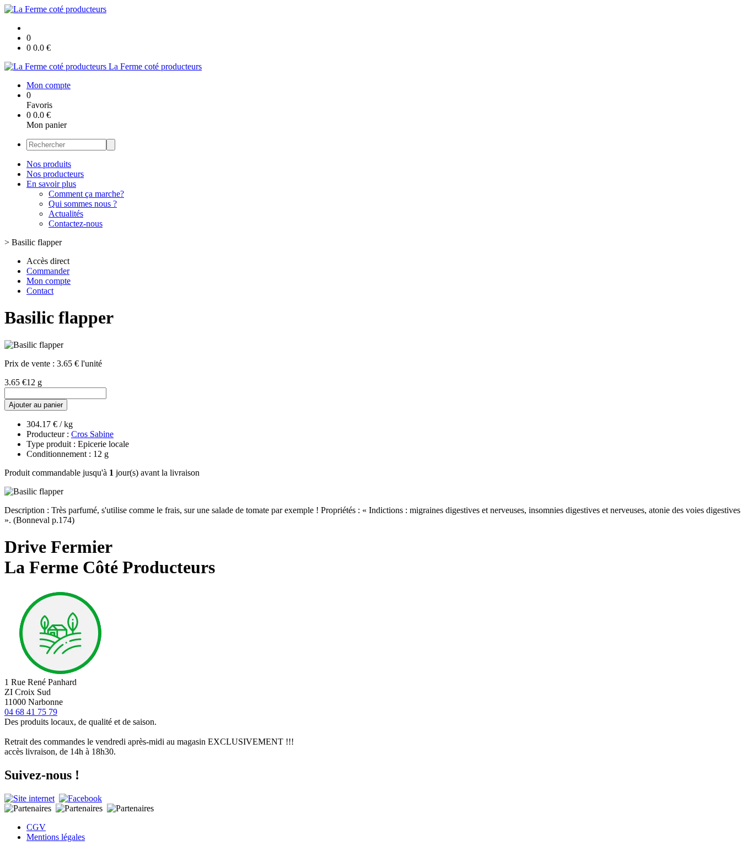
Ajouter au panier (36, 405)
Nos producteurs (55, 174)
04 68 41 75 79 (30, 712)
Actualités (66, 213)
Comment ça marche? (86, 193)
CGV (36, 827)
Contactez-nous (76, 223)
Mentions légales (55, 837)
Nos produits (48, 164)
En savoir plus (51, 183)
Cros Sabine (92, 434)
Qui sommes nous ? (83, 203)
